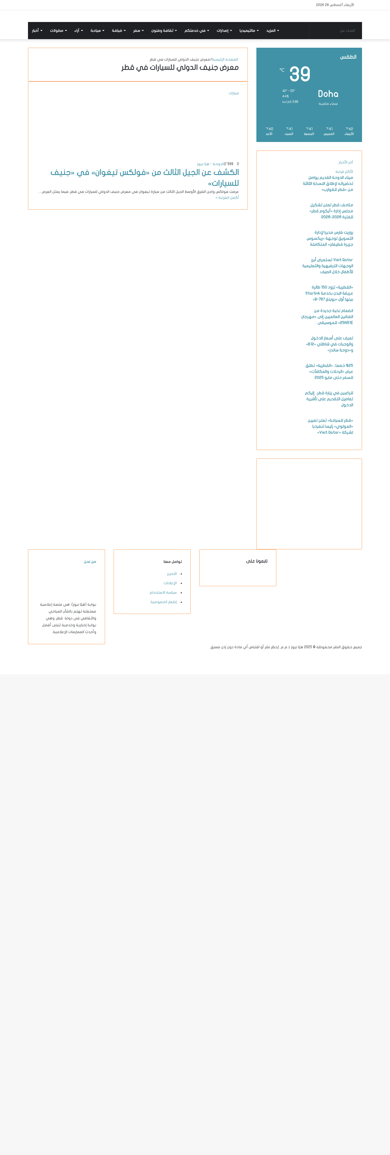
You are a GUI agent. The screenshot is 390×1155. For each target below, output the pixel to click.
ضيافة (117, 31)
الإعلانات (170, 583)
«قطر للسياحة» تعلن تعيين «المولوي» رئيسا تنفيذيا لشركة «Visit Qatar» (330, 426)
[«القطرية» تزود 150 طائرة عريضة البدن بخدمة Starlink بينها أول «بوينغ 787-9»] (281, 305)
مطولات (56, 31)
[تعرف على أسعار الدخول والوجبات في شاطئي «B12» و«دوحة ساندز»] (281, 356)
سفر (136, 31)
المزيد (271, 31)
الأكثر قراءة (344, 172)
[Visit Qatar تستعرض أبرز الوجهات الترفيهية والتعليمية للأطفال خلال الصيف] (281, 277)
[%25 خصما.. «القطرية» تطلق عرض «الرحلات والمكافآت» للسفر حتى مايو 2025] (281, 383)
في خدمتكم (195, 31)
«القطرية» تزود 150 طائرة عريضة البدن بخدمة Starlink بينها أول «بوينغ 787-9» (329, 293)
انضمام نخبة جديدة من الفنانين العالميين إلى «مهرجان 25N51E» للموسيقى (327, 317)
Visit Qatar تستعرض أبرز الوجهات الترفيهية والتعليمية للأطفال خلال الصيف (327, 266)
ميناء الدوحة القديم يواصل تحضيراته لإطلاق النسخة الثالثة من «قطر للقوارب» (328, 183)
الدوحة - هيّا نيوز (210, 164)
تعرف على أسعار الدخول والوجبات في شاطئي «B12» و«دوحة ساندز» (329, 344)
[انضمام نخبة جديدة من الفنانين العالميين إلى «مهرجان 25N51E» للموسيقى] (281, 328)
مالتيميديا (247, 31)
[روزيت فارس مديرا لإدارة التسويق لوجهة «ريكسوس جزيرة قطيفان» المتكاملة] (281, 250)
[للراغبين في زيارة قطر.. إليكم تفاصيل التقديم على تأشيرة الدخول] (281, 411)
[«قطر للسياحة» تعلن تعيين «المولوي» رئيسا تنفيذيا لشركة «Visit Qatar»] (281, 438)
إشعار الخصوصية (163, 602)
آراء (77, 31)
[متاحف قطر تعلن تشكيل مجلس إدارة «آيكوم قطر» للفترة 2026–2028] (281, 223)
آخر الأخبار (346, 162)
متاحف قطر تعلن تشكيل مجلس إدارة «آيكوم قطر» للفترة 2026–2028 (331, 211)
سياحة (96, 31)
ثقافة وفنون (162, 31)
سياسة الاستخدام (163, 592)
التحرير (172, 574)
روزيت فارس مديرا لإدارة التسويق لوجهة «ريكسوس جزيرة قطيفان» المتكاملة (330, 238)
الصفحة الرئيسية (225, 59)
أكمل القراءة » (227, 198)
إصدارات (222, 31)
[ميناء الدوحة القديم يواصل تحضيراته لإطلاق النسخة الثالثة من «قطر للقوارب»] (281, 195)
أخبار (35, 31)
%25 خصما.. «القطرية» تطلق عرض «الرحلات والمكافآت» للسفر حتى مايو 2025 (329, 371)
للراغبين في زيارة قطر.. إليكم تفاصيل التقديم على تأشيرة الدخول (329, 399)
